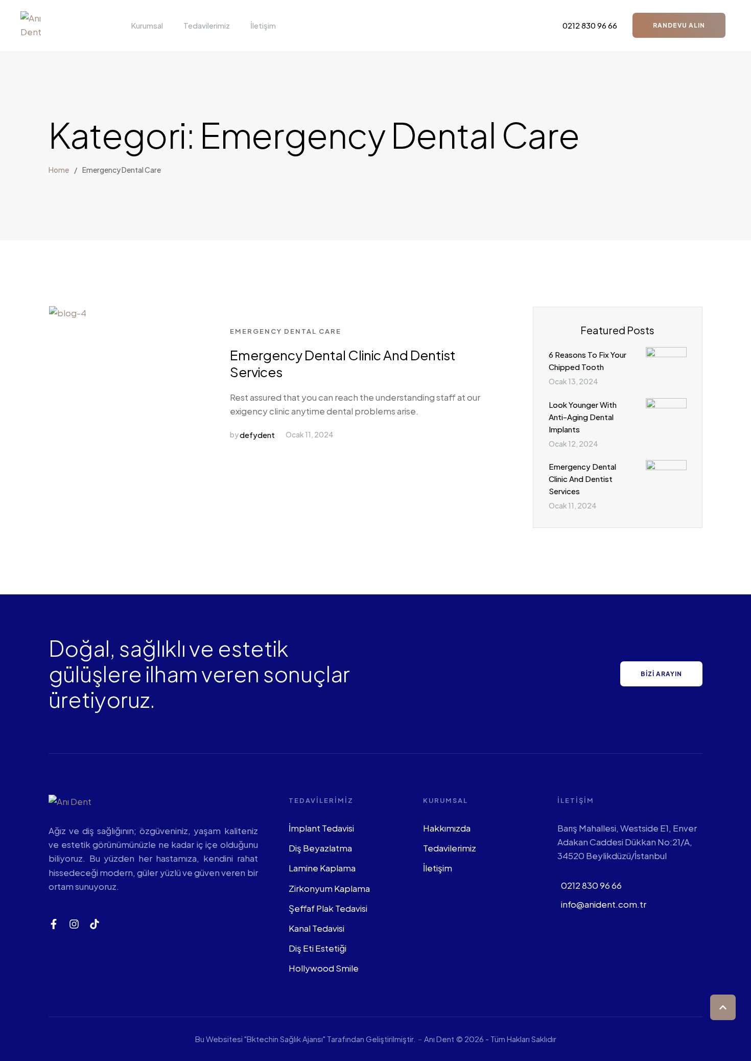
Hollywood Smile (324, 968)
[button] (169, 26)
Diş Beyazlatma (320, 848)
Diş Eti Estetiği (317, 948)
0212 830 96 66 (591, 885)
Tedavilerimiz (449, 848)
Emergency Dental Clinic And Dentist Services (343, 363)
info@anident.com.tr (603, 904)
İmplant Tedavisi (321, 828)
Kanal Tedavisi (316, 928)
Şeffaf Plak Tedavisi (328, 908)
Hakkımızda (447, 828)
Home (59, 169)
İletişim (437, 867)
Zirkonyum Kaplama (329, 888)
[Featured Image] (67, 312)
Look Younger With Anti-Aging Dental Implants (583, 417)
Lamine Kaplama (322, 867)
